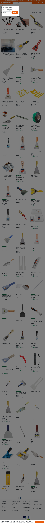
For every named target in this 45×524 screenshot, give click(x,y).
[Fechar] (17, 7)
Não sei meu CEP (5, 14)
